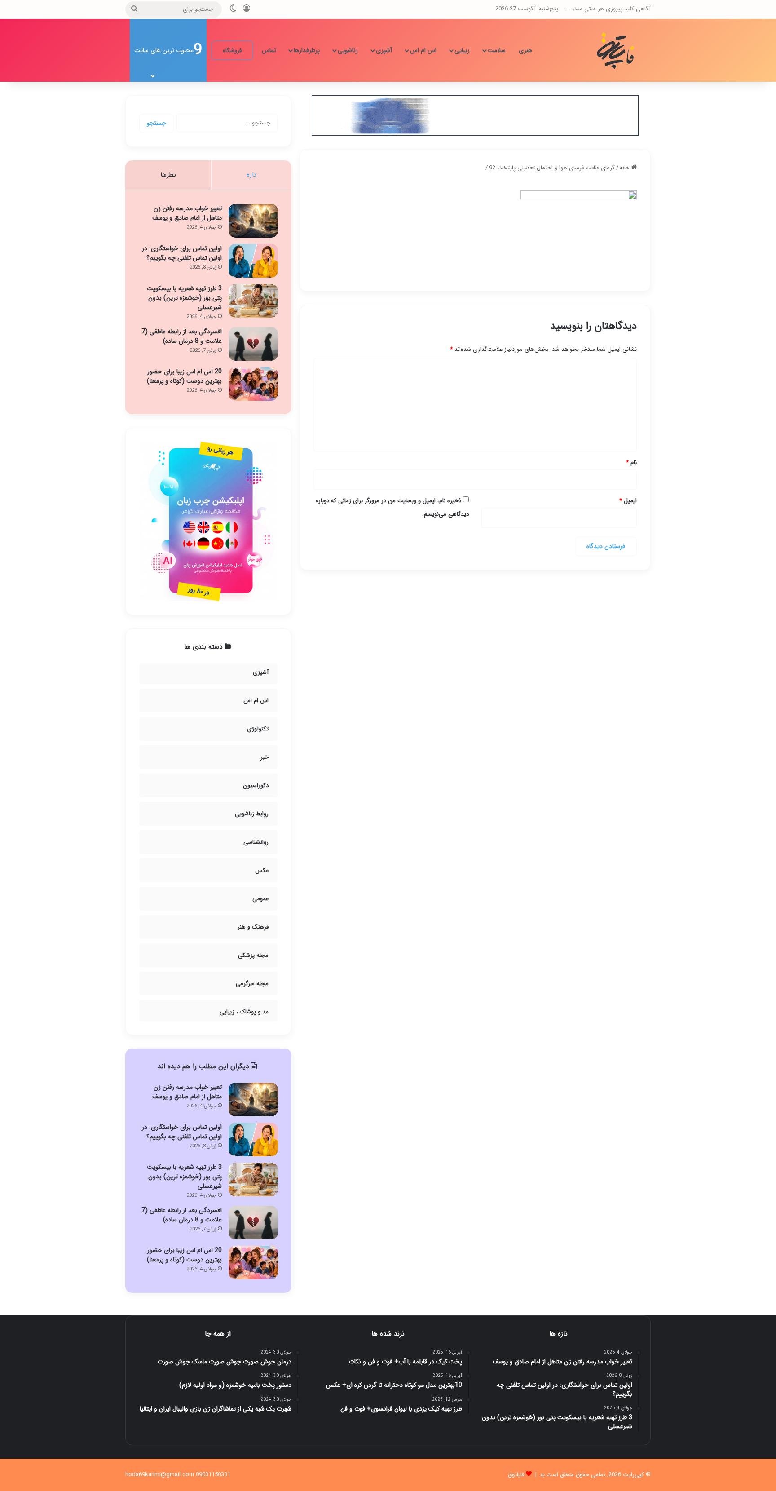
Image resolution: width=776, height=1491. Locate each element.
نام (631, 462)
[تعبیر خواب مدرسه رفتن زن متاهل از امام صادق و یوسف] (253, 221)
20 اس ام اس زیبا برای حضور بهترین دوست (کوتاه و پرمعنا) (184, 376)
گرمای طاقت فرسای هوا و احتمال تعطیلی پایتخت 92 (552, 168)
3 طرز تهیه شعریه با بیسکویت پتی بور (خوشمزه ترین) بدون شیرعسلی (184, 297)
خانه (625, 168)
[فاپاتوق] (617, 50)
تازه (251, 174)
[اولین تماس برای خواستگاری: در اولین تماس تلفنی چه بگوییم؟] (253, 261)
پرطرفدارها (307, 50)
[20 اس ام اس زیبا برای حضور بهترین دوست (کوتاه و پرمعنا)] (253, 384)
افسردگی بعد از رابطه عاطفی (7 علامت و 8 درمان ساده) (181, 336)
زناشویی (348, 50)
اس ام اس (423, 50)
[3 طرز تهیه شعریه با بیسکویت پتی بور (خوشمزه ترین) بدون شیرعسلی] (253, 301)
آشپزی (384, 50)
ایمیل (628, 500)
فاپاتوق (516, 1474)
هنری (525, 50)
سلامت (497, 50)
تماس (269, 50)
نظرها (168, 174)
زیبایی (462, 50)
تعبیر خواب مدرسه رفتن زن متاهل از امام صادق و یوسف (187, 213)
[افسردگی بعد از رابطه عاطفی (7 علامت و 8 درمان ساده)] (253, 344)
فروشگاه (232, 50)
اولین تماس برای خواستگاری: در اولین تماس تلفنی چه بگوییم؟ (182, 253)
